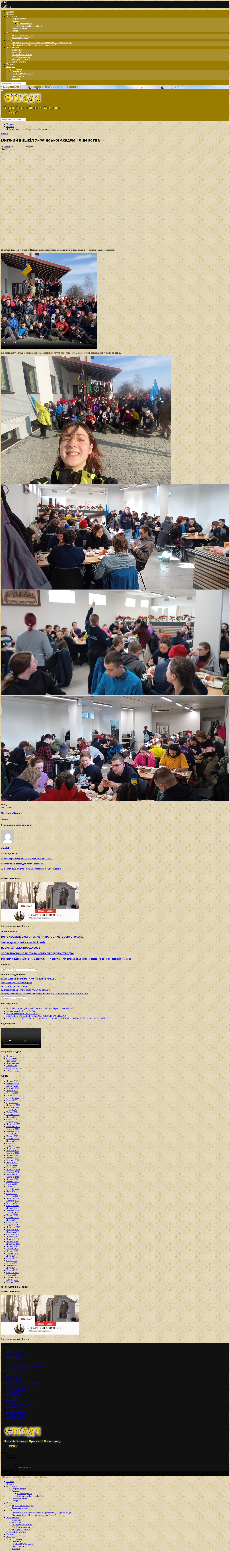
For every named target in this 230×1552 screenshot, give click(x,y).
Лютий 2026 (12, 1091)
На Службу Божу (15, 1388)
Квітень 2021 (12, 1186)
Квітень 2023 (12, 1136)
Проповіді (12, 1409)
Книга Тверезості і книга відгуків (23, 1383)
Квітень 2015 (12, 1251)
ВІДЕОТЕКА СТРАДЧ (22, 35)
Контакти (10, 64)
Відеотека (12, 1361)
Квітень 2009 (12, 1280)
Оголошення (12, 1058)
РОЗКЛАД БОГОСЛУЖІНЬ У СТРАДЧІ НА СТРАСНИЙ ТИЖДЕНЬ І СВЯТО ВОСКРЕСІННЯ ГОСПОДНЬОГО (66, 958)
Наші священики (24, 23)
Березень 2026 (12, 1088)
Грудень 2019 (12, 1225)
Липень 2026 (12, 1081)
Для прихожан (12, 47)
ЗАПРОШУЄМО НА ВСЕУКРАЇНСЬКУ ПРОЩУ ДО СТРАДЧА (37, 953)
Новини (10, 14)
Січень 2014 (11, 1261)
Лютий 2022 (12, 1162)
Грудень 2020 (12, 1196)
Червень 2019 (12, 1239)
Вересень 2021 (13, 1174)
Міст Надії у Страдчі (11, 813)
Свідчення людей (19, 28)
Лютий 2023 (12, 1141)
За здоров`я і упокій (21, 59)
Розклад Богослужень (16, 62)
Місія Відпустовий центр (19, 1385)
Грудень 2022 (12, 1146)
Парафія (15, 21)
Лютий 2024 (12, 1117)
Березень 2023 (12, 1138)
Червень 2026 (12, 1083)
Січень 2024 (11, 1119)
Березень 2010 (12, 1277)
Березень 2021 (12, 1189)
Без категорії (13, 1356)
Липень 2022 (12, 1155)
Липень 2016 (12, 1246)
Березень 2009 (12, 1282)
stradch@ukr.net (25, 1467)
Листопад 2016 (13, 1244)
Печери (15, 31)
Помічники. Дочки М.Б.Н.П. (30, 26)
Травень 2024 (12, 1110)
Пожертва (10, 66)
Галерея (9, 33)
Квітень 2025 (12, 1095)
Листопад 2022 (13, 1148)
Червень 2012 (12, 1265)
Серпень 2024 (12, 1107)
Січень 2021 (11, 1193)
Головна (10, 11)
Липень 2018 (12, 1241)
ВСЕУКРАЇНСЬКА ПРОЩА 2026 (20, 947)
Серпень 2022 (12, 1153)
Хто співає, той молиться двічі (17, 825)
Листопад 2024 (13, 1105)
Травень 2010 (12, 1275)
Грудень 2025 (12, 1093)
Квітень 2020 (12, 1215)
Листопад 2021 (13, 1170)
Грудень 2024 (12, 1102)
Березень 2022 (12, 1160)
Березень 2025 (12, 1098)
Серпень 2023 (12, 1129)
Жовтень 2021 (12, 1172)
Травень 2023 (12, 1134)
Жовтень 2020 (12, 1201)
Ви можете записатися (22, 54)
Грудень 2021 (12, 1167)
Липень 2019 (12, 1237)
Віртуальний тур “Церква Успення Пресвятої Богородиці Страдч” (42, 43)
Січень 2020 (11, 1222)
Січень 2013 (11, 1263)
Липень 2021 (12, 1179)
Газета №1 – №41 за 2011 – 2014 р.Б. (24, 1366)
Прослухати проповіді (18, 1414)
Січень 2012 (11, 1270)
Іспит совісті (17, 52)
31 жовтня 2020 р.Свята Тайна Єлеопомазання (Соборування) (31, 869)
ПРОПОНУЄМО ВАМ (22, 74)
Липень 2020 (12, 1208)
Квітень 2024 (12, 1112)
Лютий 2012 (12, 1268)
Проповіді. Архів (15, 1411)
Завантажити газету (21, 38)
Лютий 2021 (12, 1191)
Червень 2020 (12, 1210)
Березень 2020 (12, 1217)
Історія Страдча (19, 19)
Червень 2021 (12, 1181)
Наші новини (18, 76)
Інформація (17, 50)
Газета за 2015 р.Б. (16, 1364)
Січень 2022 (11, 1165)
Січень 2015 (11, 1258)
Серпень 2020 (12, 1205)
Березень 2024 (12, 1114)
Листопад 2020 (13, 1198)
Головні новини (15, 1371)
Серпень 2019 (12, 1234)
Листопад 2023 (13, 1124)
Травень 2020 (12, 1213)
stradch (7, 147)
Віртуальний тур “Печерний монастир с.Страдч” (34, 45)
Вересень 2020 (13, 1203)
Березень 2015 (12, 1253)
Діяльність (16, 71)
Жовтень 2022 (12, 1150)
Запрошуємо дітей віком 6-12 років (23, 942)
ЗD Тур (9, 40)
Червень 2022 (12, 1158)
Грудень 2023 (12, 1122)
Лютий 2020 (12, 1220)
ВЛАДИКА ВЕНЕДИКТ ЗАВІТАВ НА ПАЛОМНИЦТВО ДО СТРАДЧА (42, 936)
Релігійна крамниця (21, 57)
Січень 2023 (11, 1143)
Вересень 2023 (13, 1126)
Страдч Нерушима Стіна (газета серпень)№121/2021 (27, 859)
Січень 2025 (11, 1100)
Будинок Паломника (15, 69)
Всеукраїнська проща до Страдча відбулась (22, 864)
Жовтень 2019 (12, 1229)
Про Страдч (11, 16)
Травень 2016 (12, 1249)
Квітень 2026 (12, 1086)
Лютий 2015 (12, 1256)
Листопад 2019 (13, 1227)
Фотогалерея (13, 1421)
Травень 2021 (12, 1184)
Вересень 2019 (13, 1232)
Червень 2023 (12, 1131)
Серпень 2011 (12, 1272)
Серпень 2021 (12, 1177)
